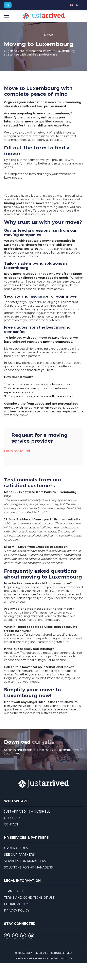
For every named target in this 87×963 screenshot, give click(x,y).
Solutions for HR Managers (28, 867)
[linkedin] (23, 935)
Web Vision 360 (63, 958)
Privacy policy (16, 910)
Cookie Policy (16, 904)
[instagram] (7, 935)
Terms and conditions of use (29, 897)
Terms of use (15, 891)
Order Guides (16, 848)
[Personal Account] (8, 5)
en (76, 4)
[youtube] (31, 935)
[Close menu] (6, 16)
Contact (11, 824)
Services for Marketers (25, 861)
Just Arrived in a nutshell (27, 811)
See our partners (19, 854)
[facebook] (15, 935)
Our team (12, 818)
